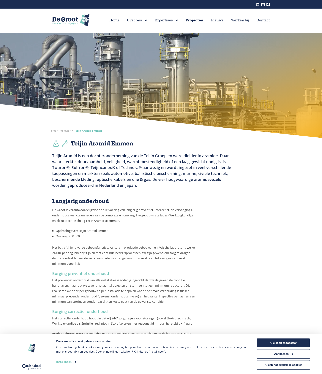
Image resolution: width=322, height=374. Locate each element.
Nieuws (217, 20)
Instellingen (64, 362)
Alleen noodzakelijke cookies (283, 364)
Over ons (134, 20)
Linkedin (257, 4)
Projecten (194, 20)
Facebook (268, 4)
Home (114, 20)
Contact (263, 20)
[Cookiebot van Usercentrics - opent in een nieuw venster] (31, 367)
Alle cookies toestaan (283, 342)
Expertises (164, 20)
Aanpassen (281, 353)
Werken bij (240, 20)
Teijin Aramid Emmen (88, 130)
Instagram (263, 4)
